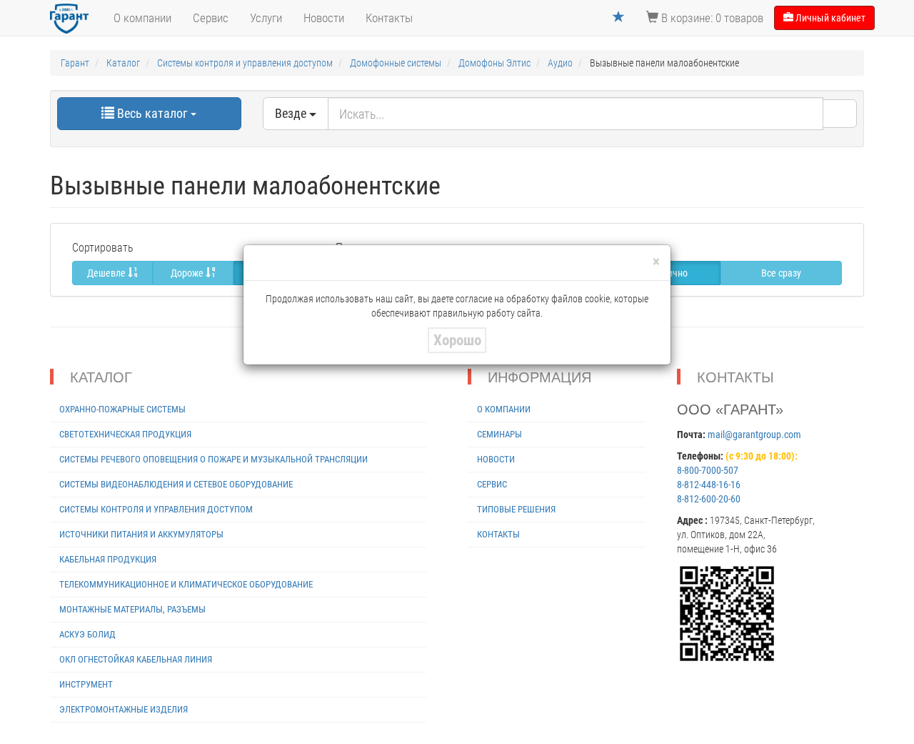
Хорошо (457, 340)
